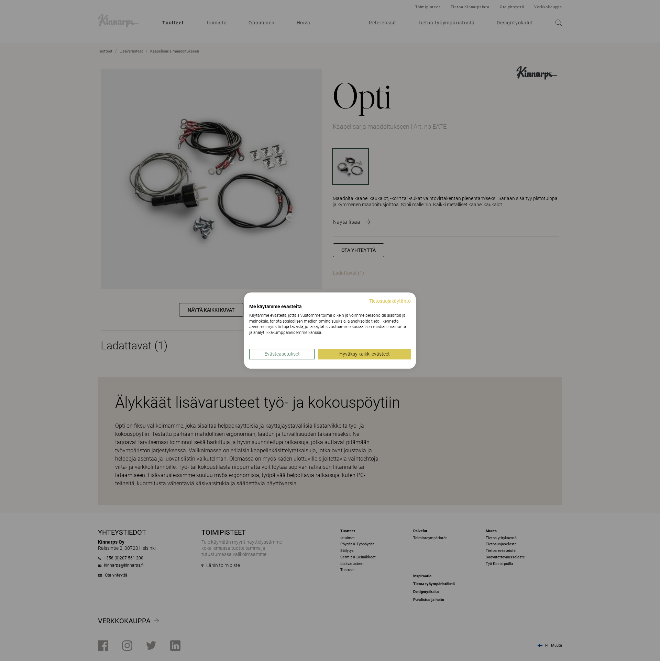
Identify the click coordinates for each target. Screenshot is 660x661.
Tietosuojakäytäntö (390, 301)
